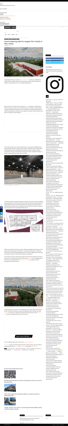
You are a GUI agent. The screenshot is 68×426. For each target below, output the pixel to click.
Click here (6, 344)
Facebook (35, 346)
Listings (9, 34)
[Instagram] (46, 418)
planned (30, 258)
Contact (57, 424)
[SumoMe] (1, 221)
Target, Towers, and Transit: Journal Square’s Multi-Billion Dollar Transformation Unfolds (23, 408)
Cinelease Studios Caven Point (21, 348)
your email (2, 22)
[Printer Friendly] (1, 218)
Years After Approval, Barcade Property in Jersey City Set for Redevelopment (22, 394)
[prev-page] (4, 411)
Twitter (16, 346)
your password (3, 12)
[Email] (1, 215)
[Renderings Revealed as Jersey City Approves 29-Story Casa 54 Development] (23, 374)
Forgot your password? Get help (7, 15)
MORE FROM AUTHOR (18, 369)
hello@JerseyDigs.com (29, 423)
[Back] (0, 2)
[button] (62, 27)
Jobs (16, 34)
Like (62, 58)
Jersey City (8, 37)
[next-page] (5, 411)
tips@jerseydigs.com (28, 342)
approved (6, 312)
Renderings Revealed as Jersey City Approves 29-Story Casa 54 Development (23, 381)
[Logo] (10, 28)
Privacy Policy (62, 424)
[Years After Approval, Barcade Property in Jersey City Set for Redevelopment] (23, 388)
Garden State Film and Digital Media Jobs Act (34, 348)
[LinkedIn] (1, 213)
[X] (1, 210)
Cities (6, 34)
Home (5, 37)
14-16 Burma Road (25, 259)
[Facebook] (1, 207)
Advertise (13, 34)
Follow (62, 60)
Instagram (23, 346)
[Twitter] (48, 418)
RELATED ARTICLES (8, 369)
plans (26, 106)
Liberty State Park (24, 79)
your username (3, 8)
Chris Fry (6, 45)
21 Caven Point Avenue (11, 348)
